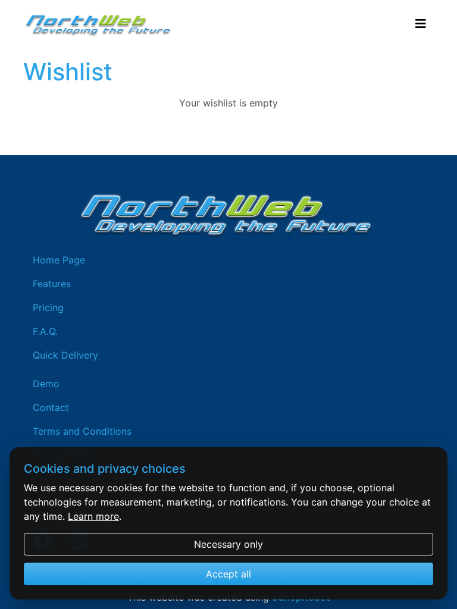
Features (52, 284)
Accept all (228, 574)
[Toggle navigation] (421, 24)
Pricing (48, 307)
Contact (51, 407)
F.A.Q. (45, 331)
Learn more (93, 516)
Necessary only (228, 544)
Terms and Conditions (82, 431)
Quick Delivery (65, 355)
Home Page (59, 260)
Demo (46, 384)
